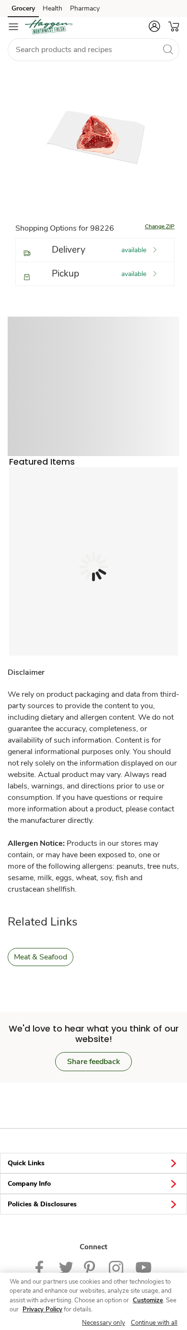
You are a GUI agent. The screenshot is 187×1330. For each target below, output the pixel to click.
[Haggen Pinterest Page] (90, 1266)
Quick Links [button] (26, 1163)
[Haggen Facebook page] (41, 1266)
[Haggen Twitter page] (65, 1266)
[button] (154, 26)
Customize (148, 1300)
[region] (93, 1301)
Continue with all (154, 1322)
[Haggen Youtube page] (143, 1266)
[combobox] (93, 49)
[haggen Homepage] (49, 26)
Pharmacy (85, 8)
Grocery (23, 8)
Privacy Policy (42, 1309)
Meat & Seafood (40, 957)
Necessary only (103, 1322)
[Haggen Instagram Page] (116, 1266)
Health (52, 8)
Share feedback (93, 1061)
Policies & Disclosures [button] (42, 1204)
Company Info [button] (29, 1183)
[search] (168, 49)
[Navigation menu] (13, 26)
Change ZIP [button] (160, 226)
